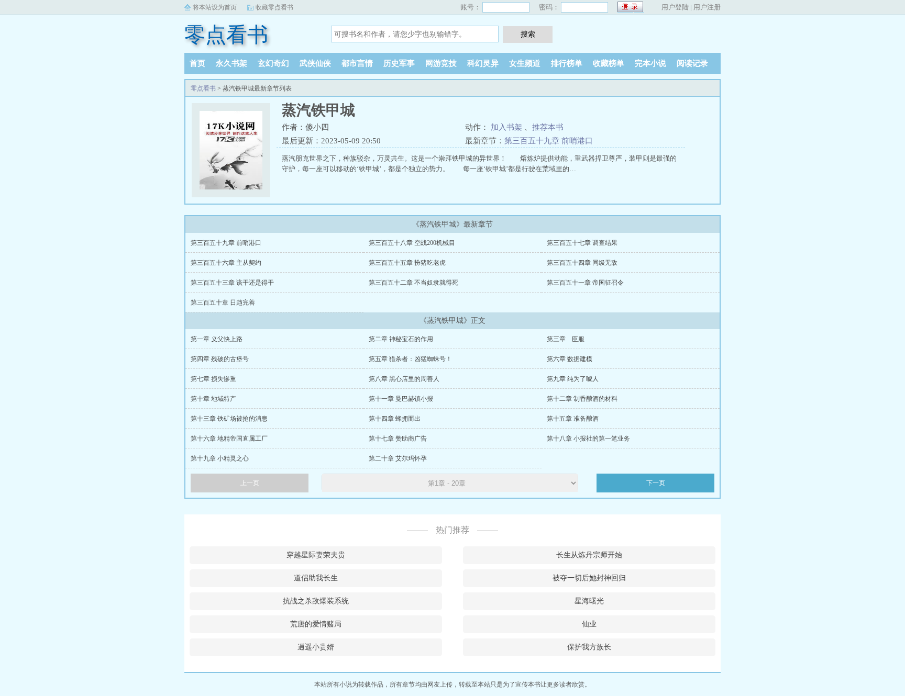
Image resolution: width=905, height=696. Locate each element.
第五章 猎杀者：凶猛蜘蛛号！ (410, 359)
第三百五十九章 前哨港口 (548, 141)
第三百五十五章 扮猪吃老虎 (407, 262)
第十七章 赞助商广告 (398, 438)
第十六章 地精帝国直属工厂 (229, 438)
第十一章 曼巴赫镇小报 (401, 398)
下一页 (655, 483)
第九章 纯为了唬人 (573, 379)
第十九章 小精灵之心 (220, 458)
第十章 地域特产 (213, 398)
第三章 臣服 (565, 339)
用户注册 (707, 7)
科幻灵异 (483, 63)
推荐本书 (548, 127)
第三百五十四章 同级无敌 (582, 262)
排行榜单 (566, 63)
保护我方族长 (589, 647)
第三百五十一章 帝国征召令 (585, 282)
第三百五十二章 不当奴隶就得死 (413, 282)
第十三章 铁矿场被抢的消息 (229, 418)
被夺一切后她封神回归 (589, 578)
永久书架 (231, 63)
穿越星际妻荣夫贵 (315, 555)
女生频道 (524, 63)
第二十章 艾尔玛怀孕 (398, 458)
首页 (197, 63)
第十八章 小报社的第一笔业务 (588, 438)
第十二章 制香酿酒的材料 (582, 398)
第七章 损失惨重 (213, 379)
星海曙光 (589, 601)
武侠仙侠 (315, 63)
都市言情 (357, 63)
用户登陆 (675, 7)
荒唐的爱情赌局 (315, 624)
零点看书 (226, 35)
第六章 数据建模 (569, 359)
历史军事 (399, 63)
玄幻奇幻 (273, 63)
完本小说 (650, 63)
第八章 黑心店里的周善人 (404, 379)
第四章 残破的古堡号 (220, 359)
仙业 (589, 624)
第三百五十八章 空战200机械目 (412, 242)
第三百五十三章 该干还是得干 (232, 282)
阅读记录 (692, 63)
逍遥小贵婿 (315, 647)
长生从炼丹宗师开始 (589, 555)
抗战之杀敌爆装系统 (316, 601)
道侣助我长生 (316, 578)
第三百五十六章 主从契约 (226, 262)
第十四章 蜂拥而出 (395, 418)
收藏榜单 (608, 63)
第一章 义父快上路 (216, 339)
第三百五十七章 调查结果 (582, 242)
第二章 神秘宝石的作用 (401, 339)
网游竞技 (441, 63)
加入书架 (506, 127)
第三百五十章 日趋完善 (223, 302)
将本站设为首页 (215, 7)
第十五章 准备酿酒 (573, 418)
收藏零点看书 (274, 7)
